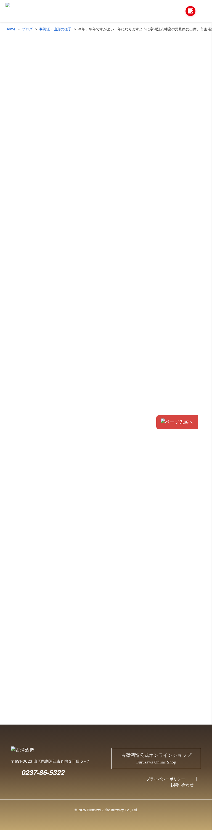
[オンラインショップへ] (190, 11)
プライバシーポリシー (165, 779)
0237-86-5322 (43, 772)
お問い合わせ (182, 785)
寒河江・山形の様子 (55, 29)
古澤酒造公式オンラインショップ (156, 758)
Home (10, 29)
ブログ (27, 29)
